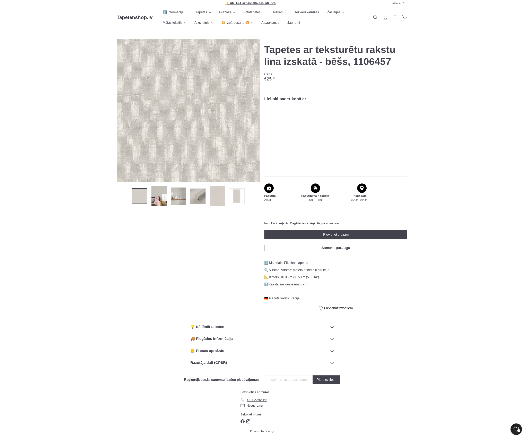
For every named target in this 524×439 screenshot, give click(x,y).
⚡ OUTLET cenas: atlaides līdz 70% (251, 3)
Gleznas (225, 12)
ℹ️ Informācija (173, 12)
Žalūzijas (334, 12)
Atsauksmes (270, 22)
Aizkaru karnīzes (307, 12)
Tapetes (202, 12)
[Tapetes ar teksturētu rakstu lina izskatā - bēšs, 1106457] (336, 118)
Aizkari (278, 12)
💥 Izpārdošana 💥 (235, 22)
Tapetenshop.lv (134, 17)
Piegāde (295, 223)
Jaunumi (293, 22)
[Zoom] (188, 110)
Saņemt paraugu (335, 248)
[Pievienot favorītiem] (402, 113)
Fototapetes (252, 12)
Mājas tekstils (173, 22)
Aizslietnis (202, 22)
